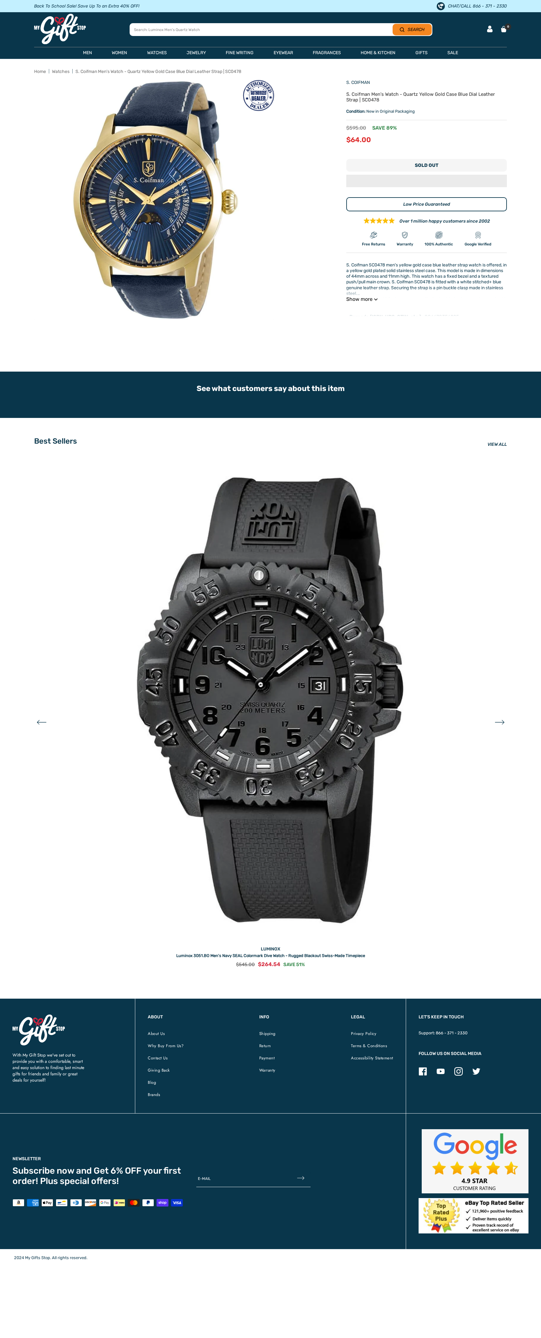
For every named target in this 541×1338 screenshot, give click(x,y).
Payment (267, 1058)
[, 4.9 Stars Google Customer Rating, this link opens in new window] (475, 1161)
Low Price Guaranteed (426, 204)
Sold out (426, 165)
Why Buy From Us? (165, 1046)
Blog (152, 1082)
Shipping (267, 1034)
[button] (426, 181)
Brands (154, 1095)
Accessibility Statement (372, 1058)
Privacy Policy (363, 1034)
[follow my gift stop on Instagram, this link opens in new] (458, 1074)
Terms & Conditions (369, 1046)
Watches (61, 71)
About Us (156, 1034)
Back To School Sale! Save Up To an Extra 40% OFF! (86, 6)
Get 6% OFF (118, 1171)
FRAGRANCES (327, 52)
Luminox (270, 949)
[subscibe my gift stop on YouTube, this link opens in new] (440, 1074)
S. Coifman (358, 82)
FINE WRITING (240, 52)
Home (40, 71)
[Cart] (504, 29)
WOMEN (119, 52)
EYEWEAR (283, 52)
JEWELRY (196, 52)
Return (265, 1046)
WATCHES (157, 52)
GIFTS (421, 52)
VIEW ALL (497, 444)
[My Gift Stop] (39, 1017)
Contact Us (157, 1058)
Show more (359, 299)
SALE (452, 52)
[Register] (300, 1178)
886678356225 (442, 317)
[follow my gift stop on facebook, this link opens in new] (423, 1074)
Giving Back (159, 1070)
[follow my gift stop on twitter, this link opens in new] (476, 1074)
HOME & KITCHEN (378, 52)
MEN (87, 52)
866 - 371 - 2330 (451, 1033)
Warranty (267, 1070)
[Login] (490, 29)
